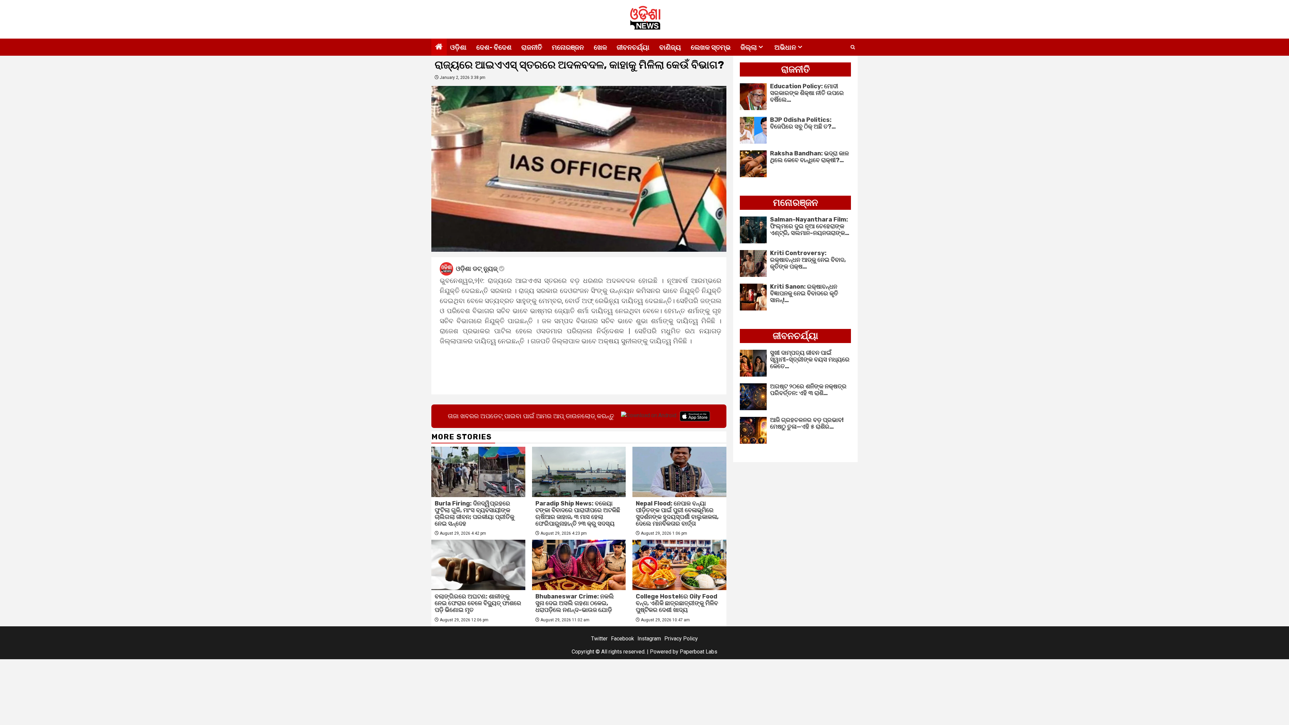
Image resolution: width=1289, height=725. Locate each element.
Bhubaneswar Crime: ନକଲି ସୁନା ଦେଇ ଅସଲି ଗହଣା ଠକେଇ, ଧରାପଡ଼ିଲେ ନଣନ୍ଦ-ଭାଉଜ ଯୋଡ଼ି (574, 603)
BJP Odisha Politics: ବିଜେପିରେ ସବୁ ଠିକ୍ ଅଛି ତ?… (803, 123)
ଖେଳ (600, 47)
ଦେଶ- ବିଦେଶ (494, 47)
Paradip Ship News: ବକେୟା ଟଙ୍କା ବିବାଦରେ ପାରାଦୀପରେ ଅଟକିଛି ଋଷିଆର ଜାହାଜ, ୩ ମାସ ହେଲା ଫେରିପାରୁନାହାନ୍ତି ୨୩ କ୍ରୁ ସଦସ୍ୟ (577, 513)
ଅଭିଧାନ (785, 47)
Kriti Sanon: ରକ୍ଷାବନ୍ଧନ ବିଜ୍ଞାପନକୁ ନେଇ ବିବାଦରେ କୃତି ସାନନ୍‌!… (804, 293)
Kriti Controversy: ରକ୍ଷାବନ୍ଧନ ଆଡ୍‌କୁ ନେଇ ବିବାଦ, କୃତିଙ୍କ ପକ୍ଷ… (808, 259)
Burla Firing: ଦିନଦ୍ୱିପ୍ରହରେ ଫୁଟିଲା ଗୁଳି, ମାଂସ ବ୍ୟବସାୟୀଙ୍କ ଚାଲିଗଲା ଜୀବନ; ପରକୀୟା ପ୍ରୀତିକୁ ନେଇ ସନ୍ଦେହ (474, 513)
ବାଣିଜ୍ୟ (670, 47)
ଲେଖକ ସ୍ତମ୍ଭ (711, 47)
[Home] (439, 47)
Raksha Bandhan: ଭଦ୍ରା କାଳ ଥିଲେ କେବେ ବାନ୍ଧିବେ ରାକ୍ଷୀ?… (809, 157)
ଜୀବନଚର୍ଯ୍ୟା (633, 47)
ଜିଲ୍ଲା (749, 47)
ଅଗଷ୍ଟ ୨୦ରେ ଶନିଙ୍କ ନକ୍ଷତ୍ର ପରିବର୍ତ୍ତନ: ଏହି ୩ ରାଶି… (808, 390)
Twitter (599, 638)
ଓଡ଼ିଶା (458, 47)
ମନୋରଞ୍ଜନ (568, 47)
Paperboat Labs (698, 651)
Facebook (622, 638)
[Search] (853, 47)
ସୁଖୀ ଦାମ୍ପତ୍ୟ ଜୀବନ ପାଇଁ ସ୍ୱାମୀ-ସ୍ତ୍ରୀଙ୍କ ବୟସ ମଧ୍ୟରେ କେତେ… (810, 359)
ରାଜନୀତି (531, 47)
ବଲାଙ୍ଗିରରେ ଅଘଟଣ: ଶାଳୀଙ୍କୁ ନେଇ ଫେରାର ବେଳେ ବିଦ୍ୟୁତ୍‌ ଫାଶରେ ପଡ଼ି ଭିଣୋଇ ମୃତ (478, 603)
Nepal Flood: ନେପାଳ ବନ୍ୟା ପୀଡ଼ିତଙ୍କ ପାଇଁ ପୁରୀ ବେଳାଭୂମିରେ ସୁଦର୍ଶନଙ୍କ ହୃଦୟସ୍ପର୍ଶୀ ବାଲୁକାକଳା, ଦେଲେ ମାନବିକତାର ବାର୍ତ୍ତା (677, 513)
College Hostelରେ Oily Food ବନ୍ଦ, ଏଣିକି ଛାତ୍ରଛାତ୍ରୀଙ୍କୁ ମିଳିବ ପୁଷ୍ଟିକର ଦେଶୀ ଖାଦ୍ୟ (677, 603)
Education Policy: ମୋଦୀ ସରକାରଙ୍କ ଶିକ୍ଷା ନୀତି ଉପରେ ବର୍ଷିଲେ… (807, 93)
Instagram (649, 638)
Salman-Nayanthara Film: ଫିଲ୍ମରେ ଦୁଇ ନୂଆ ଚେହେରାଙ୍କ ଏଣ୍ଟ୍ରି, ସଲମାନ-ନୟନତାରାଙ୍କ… (809, 226)
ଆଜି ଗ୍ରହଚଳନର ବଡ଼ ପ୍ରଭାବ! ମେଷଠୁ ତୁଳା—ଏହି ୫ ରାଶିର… (807, 423)
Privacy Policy (681, 638)
